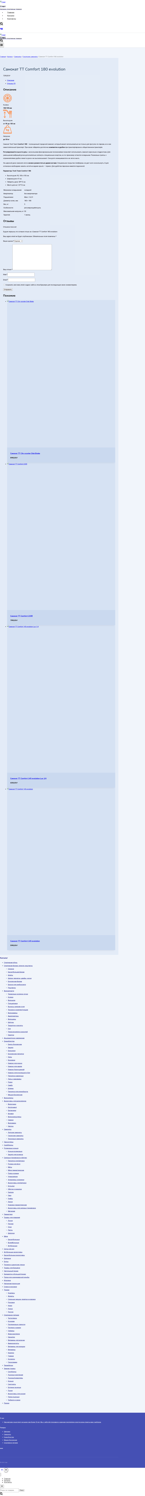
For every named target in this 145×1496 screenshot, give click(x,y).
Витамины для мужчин (16, 1340)
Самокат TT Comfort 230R (21, 616)
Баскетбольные (14, 1239)
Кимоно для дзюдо (15, 1063)
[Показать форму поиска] (1, 24)
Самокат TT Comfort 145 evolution (25, 941)
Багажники (12, 1110)
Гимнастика (8, 1214)
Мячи (6, 1236)
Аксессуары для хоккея (16, 1394)
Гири (9, 1195)
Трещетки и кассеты (15, 1025)
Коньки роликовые (15, 1151)
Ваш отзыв (7, 269)
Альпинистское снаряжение (14, 1038)
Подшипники (13, 1003)
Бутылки (11, 1186)
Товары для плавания (12, 1217)
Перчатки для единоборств (18, 1092)
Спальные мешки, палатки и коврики (22, 1299)
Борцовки (11, 1051)
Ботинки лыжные (14, 1387)
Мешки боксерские (15, 1095)
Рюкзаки (11, 1302)
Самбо (10, 1085)
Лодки (10, 1309)
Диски (10, 1202)
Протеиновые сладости (16, 1324)
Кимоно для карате (15, 1066)
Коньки (10, 1381)
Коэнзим (11, 1321)
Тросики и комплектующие (18, 1010)
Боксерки (11, 1060)
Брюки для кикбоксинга (17, 985)
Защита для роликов (15, 1155)
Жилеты (11, 1296)
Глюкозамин (12, 1362)
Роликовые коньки (11, 1148)
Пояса (10, 1082)
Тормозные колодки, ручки (18, 994)
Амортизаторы (13, 1016)
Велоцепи (11, 1000)
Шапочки (11, 1233)
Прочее (10, 1224)
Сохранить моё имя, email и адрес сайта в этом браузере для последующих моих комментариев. (41, 285)
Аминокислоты (13, 1343)
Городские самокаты (15, 1136)
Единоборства (9, 1437)
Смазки (10, 1120)
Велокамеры (12, 1013)
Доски (10, 1221)
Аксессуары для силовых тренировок (22, 1208)
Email (5, 280)
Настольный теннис (11, 1271)
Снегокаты (12, 1384)
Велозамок (12, 1123)
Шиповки (7, 1258)
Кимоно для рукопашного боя (19, 1073)
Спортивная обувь (10, 963)
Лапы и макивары (14, 1079)
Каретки (11, 1035)
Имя (5, 274)
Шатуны (11, 1022)
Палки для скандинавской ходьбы (16, 1277)
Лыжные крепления (15, 1375)
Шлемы (11, 1088)
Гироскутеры (8, 1142)
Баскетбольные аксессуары (14, 1255)
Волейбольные (13, 1243)
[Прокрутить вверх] (2, 1470)
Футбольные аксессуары (13, 1252)
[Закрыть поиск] (2, 1486)
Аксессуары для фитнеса (17, 1183)
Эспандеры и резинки (16, 1180)
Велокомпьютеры (14, 1117)
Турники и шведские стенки (14, 1265)
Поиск (22, 1490)
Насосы (11, 1126)
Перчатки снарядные (15, 1076)
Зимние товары (9, 1369)
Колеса (10, 997)
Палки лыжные (13, 1397)
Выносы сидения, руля (16, 1007)
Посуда (10, 1312)
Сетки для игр (9, 1249)
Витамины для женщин (16, 1346)
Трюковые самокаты (16, 1139)
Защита (10, 1048)
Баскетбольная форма (16, 972)
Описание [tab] (10, 80)
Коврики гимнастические (17, 1205)
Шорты (10, 975)
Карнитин (11, 1337)
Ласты (10, 1230)
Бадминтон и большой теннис (15, 1274)
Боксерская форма (15, 981)
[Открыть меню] (2, 45)
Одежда (11, 969)
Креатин (11, 1353)
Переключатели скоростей (18, 1032)
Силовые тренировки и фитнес (15, 1158)
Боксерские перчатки (16, 1054)
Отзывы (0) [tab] (11, 83)
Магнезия (11, 1211)
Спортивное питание (11, 1315)
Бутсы (6, 1262)
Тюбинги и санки (14, 1400)
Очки (10, 1227)
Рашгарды (12, 988)
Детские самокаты (15, 1132)
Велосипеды (8, 1098)
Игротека (7, 1280)
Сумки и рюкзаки (10, 1287)
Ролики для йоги (14, 1164)
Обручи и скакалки (15, 1189)
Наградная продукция (12, 1284)
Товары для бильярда (12, 1268)
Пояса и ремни (13, 1173)
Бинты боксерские (15, 1044)
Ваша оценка (8, 241)
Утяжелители (13, 1177)
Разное (6, 1403)
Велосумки (12, 1104)
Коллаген (11, 1359)
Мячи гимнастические (16, 1170)
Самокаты (7, 1129)
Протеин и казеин (14, 1328)
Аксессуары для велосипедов (15, 1101)
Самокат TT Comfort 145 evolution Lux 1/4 (28, 778)
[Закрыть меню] (0, 1474)
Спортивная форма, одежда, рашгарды (18, 966)
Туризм (6, 1290)
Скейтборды (8, 1145)
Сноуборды (12, 1372)
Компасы (11, 1293)
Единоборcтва (9, 1041)
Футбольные (12, 1246)
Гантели (11, 1192)
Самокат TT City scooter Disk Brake (25, 453)
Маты (10, 1167)
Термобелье (8, 1365)
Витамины (11, 1350)
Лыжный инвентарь (15, 1378)
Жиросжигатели (14, 1334)
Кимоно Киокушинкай (16, 1070)
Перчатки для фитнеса (16, 1161)
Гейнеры (11, 1331)
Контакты (11, 19)
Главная (10, 12)
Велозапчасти (9, 991)
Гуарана (11, 1356)
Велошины (12, 1019)
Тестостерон (12, 1318)
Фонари (11, 1114)
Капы (10, 1057)
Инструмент (12, 1107)
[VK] (1, 29)
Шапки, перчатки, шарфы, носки (19, 978)
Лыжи (10, 1391)
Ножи (10, 1306)
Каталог (10, 15)
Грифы (10, 1199)
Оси (9, 1029)
